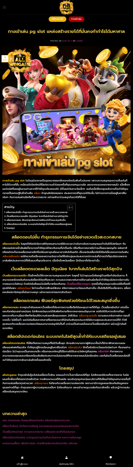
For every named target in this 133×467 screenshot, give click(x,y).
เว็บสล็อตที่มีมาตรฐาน (78, 284)
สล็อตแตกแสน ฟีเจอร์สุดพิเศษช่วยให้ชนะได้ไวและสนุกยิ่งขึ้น (36, 220)
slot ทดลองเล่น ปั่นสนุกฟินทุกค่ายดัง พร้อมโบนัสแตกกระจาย (36, 420)
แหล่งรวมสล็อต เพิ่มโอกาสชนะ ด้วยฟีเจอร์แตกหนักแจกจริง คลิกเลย (39, 443)
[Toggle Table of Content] (68, 207)
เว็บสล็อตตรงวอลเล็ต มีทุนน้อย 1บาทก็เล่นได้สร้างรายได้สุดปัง (37, 216)
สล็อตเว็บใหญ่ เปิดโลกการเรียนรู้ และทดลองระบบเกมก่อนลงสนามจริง (40, 426)
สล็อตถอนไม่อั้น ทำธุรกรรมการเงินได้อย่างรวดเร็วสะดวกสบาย (36, 212)
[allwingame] (66, 7)
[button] (4, 7)
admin (79, 41)
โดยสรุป (10, 228)
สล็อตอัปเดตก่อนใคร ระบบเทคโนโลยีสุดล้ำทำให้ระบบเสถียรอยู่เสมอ (39, 224)
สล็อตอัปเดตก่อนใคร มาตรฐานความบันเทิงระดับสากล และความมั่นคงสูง (41, 437)
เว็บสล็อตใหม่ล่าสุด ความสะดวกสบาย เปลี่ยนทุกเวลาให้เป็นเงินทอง (38, 432)
